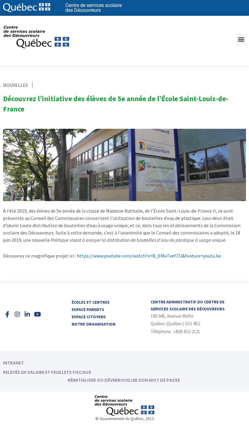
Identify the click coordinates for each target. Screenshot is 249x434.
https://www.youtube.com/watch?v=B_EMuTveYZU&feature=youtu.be (149, 256)
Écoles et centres (91, 302)
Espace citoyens (89, 317)
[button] (241, 39)
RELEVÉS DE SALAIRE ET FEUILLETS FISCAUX (47, 372)
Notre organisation (93, 324)
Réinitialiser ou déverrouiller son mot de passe (124, 380)
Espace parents (88, 309)
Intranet (13, 363)
